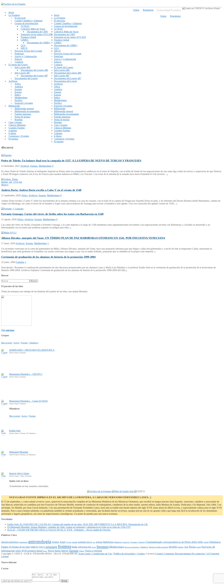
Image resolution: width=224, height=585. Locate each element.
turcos (64, 550)
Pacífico (18, 100)
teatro (45, 551)
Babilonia (108, 542)
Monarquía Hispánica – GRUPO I (25, 374)
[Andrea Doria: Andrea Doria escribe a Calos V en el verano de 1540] (12, 184)
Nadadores (144, 547)
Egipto (5, 546)
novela (173, 546)
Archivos (13, 81)
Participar (19, 53)
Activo (16, 343)
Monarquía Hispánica (132, 547)
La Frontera (14, 15)
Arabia (55, 542)
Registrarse (175, 16)
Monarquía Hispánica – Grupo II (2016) (28, 401)
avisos (99, 541)
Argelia (68, 542)
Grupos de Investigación (26, 23)
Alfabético (33, 343)
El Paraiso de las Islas (19, 547)
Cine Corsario (15, 122)
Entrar (163, 16)
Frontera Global (28, 37)
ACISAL (25, 26)
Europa (18, 92)
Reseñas (19, 119)
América (19, 86)
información (84, 546)
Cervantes (133, 542)
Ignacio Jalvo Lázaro (19, 473)
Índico (18, 95)
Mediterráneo (21, 97)
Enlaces (18, 59)
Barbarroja (118, 542)
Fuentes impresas (23, 114)
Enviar (64, 581)
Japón (94, 547)
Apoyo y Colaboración (26, 56)
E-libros (12, 133)
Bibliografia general (24, 108)
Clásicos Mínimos (17, 125)
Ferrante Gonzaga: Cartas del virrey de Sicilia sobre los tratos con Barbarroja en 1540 (52, 214)
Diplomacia (214, 542)
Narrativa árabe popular (158, 547)
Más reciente (6, 343)
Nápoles (180, 547)
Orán (186, 547)
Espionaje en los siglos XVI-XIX (37, 34)
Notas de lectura (22, 117)
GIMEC (25, 40)
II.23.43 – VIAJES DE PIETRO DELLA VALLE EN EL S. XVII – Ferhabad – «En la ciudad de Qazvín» (59, 530)
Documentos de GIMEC (38, 42)
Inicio (11, 12)
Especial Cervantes (24, 103)
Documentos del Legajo (26, 78)
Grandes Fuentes (17, 128)
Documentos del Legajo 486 (34, 70)
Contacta (19, 62)
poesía (198, 547)
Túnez (81, 551)
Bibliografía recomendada (27, 111)
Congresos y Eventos (19, 136)
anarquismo (23, 542)
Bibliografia (14, 106)
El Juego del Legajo (18, 64)
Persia (192, 546)
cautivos (126, 542)
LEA (23, 45)
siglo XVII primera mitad (29, 550)
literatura (103, 547)
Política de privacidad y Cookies (129, 553)
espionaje (51, 546)
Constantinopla (154, 541)
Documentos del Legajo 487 (34, 75)
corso (206, 542)
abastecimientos (10, 542)
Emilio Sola (14, 430)
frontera (64, 546)
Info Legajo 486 (22, 67)
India (74, 546)
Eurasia (18, 89)
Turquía (73, 550)
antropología (39, 541)
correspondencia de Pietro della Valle (183, 542)
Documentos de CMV (37, 31)
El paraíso (13, 139)
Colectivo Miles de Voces (33, 29)
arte (93, 542)
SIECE (24, 48)
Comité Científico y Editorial (28, 20)
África (18, 84)
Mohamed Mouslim (18, 452)
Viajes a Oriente (93, 550)
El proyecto (20, 18)
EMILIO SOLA (37, 547)
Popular (24, 343)
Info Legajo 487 (22, 73)
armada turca (85, 542)
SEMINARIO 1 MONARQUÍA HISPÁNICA (32, 350)
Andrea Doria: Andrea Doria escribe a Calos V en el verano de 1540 (41, 190)
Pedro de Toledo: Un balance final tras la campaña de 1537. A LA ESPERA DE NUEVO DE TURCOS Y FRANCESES (71, 160)
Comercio (141, 542)
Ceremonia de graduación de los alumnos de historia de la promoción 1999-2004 (48, 256)
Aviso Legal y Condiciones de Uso (95, 553)
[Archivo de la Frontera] (13, 4)
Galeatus (13, 130)
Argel (63, 542)
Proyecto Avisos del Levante (28, 51)
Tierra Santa (54, 550)
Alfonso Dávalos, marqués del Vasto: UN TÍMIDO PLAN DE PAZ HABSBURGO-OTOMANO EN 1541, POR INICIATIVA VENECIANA (83, 237)
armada (74, 542)
